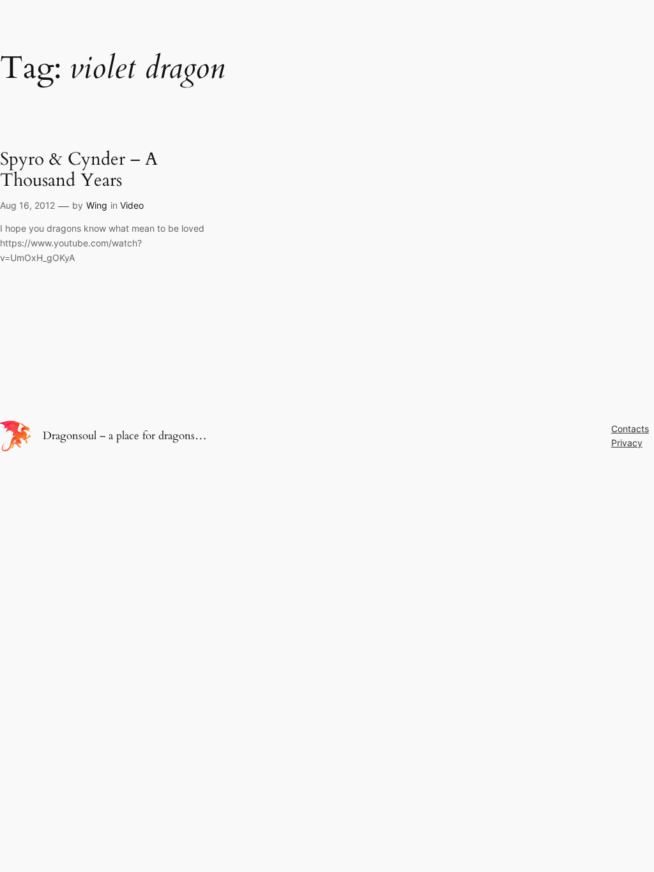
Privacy (627, 442)
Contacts (630, 428)
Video (132, 205)
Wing (96, 205)
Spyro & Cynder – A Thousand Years (79, 170)
